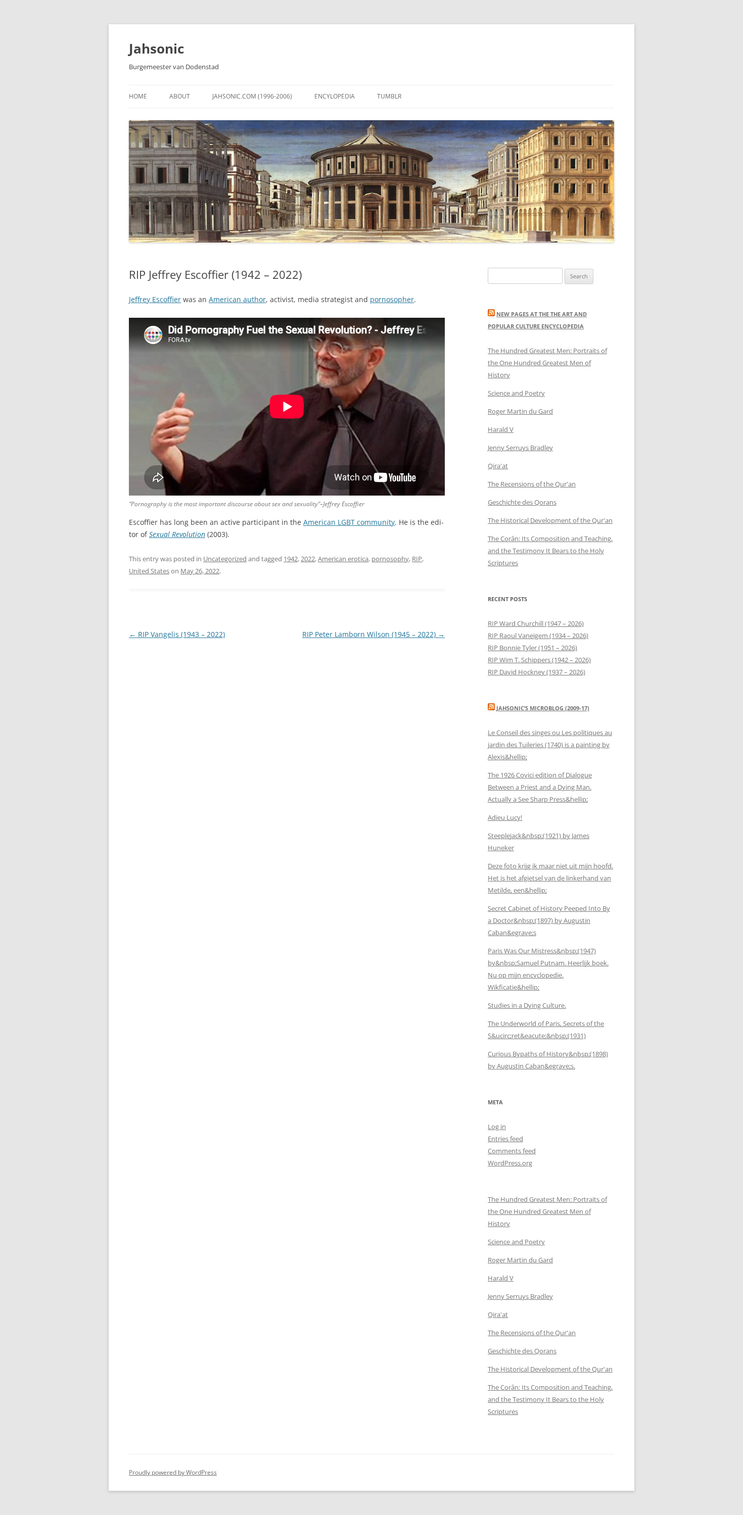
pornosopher (392, 299)
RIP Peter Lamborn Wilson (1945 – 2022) (373, 634)
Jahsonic (156, 48)
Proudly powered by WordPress (173, 1472)
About (179, 96)
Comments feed (512, 1150)
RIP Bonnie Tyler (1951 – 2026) (532, 647)
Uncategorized (225, 558)
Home (138, 96)
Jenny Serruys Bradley (520, 447)
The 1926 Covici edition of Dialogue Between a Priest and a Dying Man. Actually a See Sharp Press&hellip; (540, 787)
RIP (417, 558)
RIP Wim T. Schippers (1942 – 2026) (539, 659)
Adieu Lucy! (505, 817)
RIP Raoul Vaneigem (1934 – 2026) (538, 635)
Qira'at (498, 465)
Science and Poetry (516, 393)
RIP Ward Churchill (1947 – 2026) (536, 623)
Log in (497, 1126)
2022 (308, 558)
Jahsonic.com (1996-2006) (252, 96)
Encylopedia (334, 96)
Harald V (501, 429)
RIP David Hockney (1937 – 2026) (536, 671)
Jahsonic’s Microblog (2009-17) (542, 708)
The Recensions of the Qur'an (532, 483)
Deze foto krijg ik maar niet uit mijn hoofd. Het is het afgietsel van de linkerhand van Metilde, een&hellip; (550, 878)
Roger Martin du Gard (520, 411)
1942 (291, 558)
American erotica (343, 558)
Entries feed (505, 1138)
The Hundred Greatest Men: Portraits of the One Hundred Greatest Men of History (547, 362)
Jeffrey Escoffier (155, 299)
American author (237, 299)
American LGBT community (349, 522)
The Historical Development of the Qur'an (550, 520)
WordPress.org (510, 1162)
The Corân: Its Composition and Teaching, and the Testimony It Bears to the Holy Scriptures (550, 550)
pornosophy (390, 558)
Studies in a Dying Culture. (527, 1005)
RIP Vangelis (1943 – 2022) (177, 634)
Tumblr (389, 96)
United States (149, 570)
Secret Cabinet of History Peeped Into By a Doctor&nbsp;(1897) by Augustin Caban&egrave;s (549, 920)
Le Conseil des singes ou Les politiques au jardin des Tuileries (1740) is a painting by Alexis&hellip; (550, 744)
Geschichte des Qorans (522, 502)
